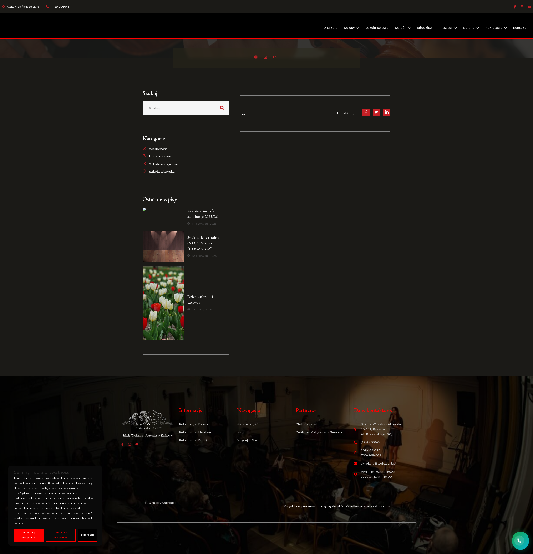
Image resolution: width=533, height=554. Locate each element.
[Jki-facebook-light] (514, 6)
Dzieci (447, 28)
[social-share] (366, 112)
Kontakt (519, 28)
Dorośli (400, 28)
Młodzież (424, 28)
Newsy (349, 28)
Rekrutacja (493, 28)
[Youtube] (529, 6)
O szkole (330, 28)
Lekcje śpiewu (377, 28)
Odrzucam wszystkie (60, 535)
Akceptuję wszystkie (28, 535)
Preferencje (87, 534)
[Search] (222, 108)
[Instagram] (522, 6)
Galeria (468, 28)
